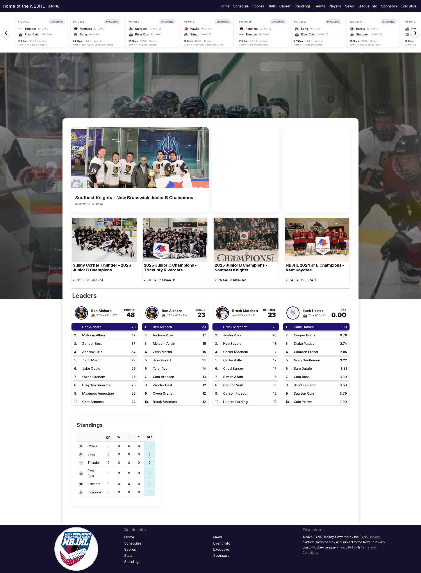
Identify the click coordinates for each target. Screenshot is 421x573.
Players (334, 6)
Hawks (92, 446)
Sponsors (389, 6)
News (349, 6)
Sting (91, 454)
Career (285, 6)
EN (51, 6)
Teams (319, 6)
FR (56, 6)
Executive (409, 6)
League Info (367, 6)
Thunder (93, 462)
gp (108, 437)
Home (224, 6)
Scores (258, 6)
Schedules (132, 543)
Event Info (221, 543)
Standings (302, 6)
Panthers (93, 484)
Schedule (241, 6)
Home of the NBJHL (24, 6)
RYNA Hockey (370, 537)
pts (149, 437)
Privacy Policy (347, 547)
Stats (272, 6)
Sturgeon (94, 492)
